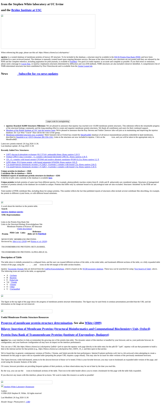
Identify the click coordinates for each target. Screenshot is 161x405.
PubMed (73, 61)
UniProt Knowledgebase (54, 269)
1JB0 (28, 402)
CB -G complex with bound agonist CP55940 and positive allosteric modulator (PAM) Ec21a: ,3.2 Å (52, 159)
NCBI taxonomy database (93, 269)
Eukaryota (14, 280)
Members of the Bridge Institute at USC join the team (30, 130)
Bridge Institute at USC (26, 10)
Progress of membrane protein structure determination (36, 323)
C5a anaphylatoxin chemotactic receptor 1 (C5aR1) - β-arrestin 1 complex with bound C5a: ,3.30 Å (51, 167)
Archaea (13, 275)
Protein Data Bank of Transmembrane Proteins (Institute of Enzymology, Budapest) (55, 334)
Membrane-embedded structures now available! (25, 135)
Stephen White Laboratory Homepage (19, 387)
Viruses (13, 284)
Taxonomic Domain (16, 269)
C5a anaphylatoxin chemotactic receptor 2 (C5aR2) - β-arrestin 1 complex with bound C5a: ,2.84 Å (51, 164)
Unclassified (15, 289)
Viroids (14, 282)
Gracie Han (25, 64)
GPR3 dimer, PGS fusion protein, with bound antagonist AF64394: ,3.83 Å (41, 162)
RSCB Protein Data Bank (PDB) (127, 57)
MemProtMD (86, 135)
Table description (24, 229)
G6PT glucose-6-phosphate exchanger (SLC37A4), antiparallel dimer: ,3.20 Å (43, 154)
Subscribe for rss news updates (37, 73)
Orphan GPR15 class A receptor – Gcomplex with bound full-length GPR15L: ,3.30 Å (46, 157)
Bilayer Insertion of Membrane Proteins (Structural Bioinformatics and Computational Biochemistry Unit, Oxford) (75, 328)
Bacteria (13, 278)
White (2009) (93, 323)
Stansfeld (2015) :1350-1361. (34, 137)
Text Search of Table (142, 269)
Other (12, 287)
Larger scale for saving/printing (58, 121)
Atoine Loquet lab (85, 66)
